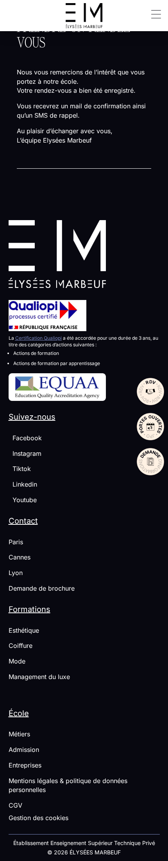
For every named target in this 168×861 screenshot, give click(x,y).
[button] (153, 13)
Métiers (19, 734)
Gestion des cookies (38, 818)
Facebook (25, 438)
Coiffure (20, 645)
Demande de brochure (42, 588)
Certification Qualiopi (38, 338)
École (19, 713)
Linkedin (23, 484)
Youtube (23, 500)
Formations (29, 609)
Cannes (19, 557)
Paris (16, 542)
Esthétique (24, 630)
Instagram (25, 453)
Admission (24, 749)
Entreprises (25, 765)
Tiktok (20, 469)
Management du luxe (39, 677)
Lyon (16, 573)
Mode (17, 661)
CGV (15, 805)
